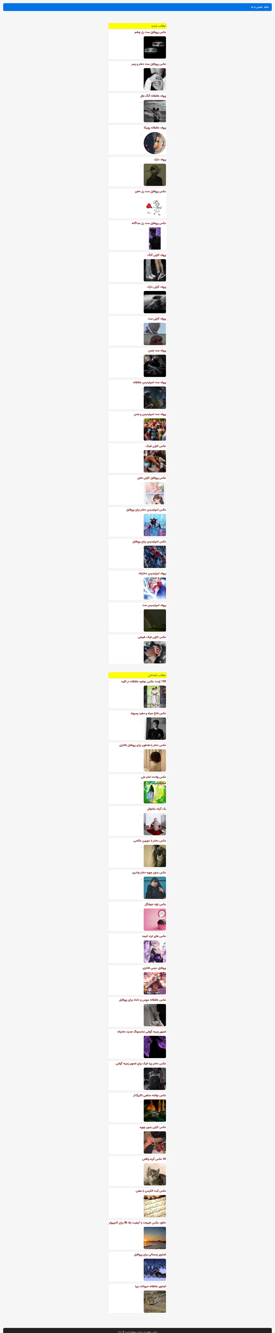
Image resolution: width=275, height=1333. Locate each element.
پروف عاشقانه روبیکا (155, 127)
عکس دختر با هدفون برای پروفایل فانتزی (142, 745)
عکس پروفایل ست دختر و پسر (149, 64)
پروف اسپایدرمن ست (154, 605)
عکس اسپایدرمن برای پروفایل (149, 541)
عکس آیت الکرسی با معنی (151, 1191)
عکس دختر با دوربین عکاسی (150, 840)
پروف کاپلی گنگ (157, 255)
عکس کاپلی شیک (156, 446)
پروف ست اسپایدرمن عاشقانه (149, 382)
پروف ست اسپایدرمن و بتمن (150, 414)
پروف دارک (160, 159)
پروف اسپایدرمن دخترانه (152, 573)
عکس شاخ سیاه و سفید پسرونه (148, 713)
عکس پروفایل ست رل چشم (150, 32)
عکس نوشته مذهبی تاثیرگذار (149, 1095)
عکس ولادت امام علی (153, 777)
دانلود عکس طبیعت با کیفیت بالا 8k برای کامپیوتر (137, 1222)
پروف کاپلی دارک (156, 287)
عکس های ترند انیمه (154, 936)
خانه (266, 7)
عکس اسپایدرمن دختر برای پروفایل (146, 509)
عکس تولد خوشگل (155, 904)
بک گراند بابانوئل (156, 809)
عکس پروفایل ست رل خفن (150, 191)
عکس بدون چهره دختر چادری (149, 872)
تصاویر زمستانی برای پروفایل (150, 1254)
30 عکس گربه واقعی (154, 1159)
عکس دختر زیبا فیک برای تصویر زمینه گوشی (141, 1063)
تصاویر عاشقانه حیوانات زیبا (150, 1286)
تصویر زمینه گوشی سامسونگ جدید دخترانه (141, 1031)
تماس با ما (256, 7)
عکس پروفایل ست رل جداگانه (149, 223)
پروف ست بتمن (157, 350)
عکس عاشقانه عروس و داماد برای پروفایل (142, 1000)
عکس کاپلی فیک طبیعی (152, 637)
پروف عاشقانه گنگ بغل (153, 96)
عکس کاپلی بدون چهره (153, 1127)
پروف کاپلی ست (157, 318)
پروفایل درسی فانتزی (154, 968)
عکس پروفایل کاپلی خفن (151, 478)
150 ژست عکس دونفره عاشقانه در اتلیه (143, 681)
